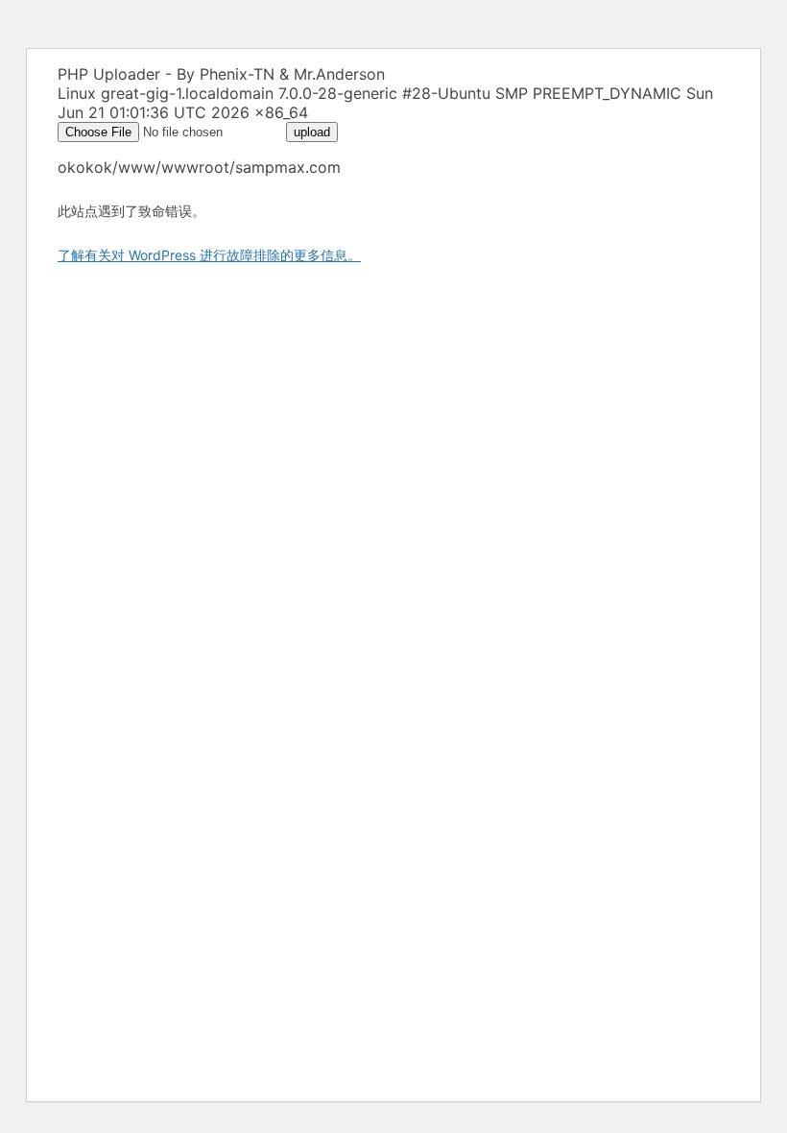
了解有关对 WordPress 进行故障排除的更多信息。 (209, 255)
